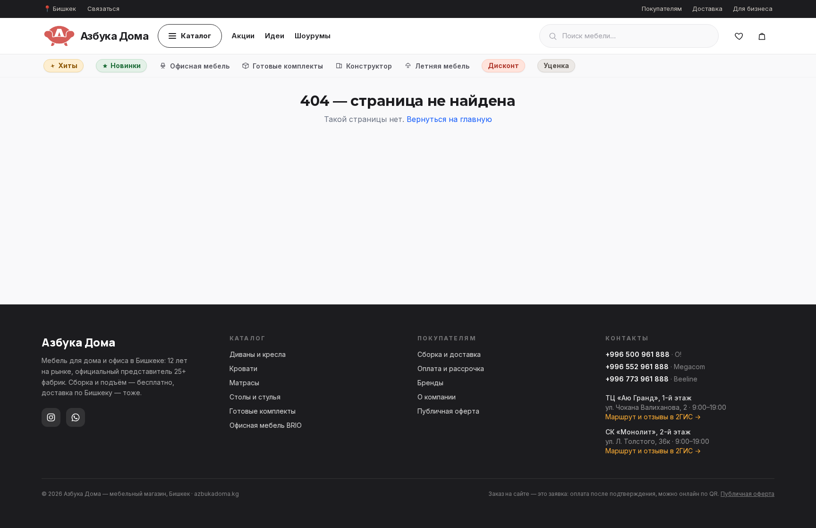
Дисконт (503, 65)
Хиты (67, 65)
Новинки (125, 65)
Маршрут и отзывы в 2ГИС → (653, 417)
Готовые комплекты (288, 66)
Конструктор (369, 66)
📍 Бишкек (59, 8)
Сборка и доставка (449, 354)
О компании (436, 397)
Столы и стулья (255, 397)
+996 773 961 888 (637, 379)
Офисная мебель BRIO (266, 425)
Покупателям (662, 8)
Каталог (196, 35)
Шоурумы (313, 35)
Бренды (430, 383)
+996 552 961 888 (637, 367)
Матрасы (244, 383)
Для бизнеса (753, 8)
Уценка (556, 65)
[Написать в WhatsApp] (75, 417)
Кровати (243, 368)
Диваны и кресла (258, 354)
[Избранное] (739, 36)
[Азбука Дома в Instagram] (51, 417)
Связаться (103, 8)
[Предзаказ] (762, 36)
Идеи (274, 35)
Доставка (707, 8)
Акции (243, 35)
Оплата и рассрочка (450, 368)
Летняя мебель (442, 66)
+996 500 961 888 (637, 354)
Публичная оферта (448, 411)
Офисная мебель (200, 66)
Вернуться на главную (449, 119)
